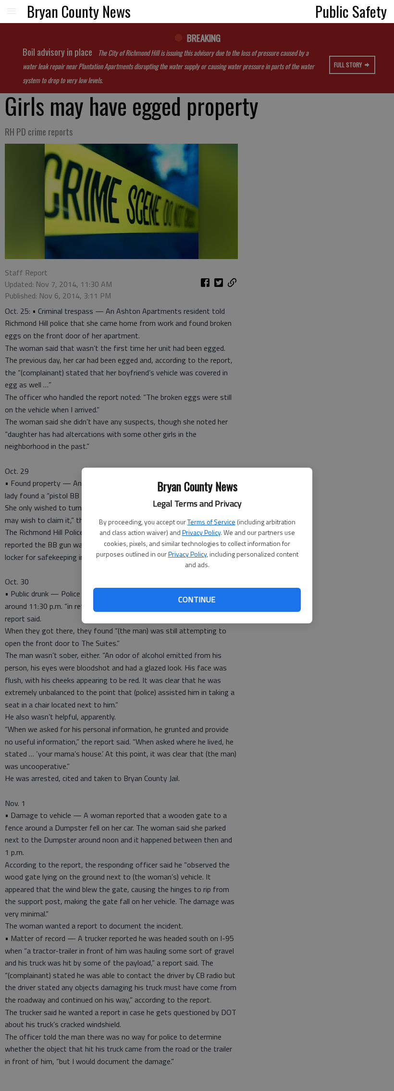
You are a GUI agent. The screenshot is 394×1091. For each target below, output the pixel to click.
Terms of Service (211, 522)
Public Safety (351, 11)
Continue (196, 599)
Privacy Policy (201, 532)
